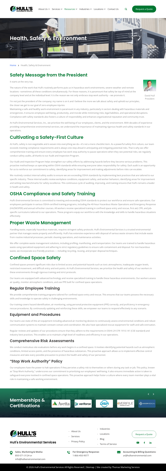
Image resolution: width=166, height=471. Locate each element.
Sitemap (90, 467)
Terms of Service (108, 444)
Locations (104, 433)
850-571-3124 (22, 455)
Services (75, 436)
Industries (105, 428)
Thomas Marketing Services (126, 467)
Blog (102, 438)
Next (153, 394)
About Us (76, 431)
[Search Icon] (126, 9)
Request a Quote (144, 434)
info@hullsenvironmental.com (30, 459)
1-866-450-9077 (81, 455)
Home (13, 65)
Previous (148, 394)
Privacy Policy (78, 441)
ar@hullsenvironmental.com (137, 455)
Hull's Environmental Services (49, 467)
